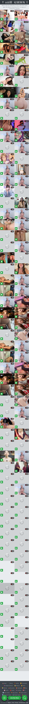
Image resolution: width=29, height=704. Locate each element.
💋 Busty (12, 690)
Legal (27, 702)
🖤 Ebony (10, 683)
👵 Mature (17, 685)
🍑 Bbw (25, 688)
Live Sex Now (14, 698)
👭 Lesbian (18, 690)
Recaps (16, 702)
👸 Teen (23, 685)
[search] (24, 698)
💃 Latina (16, 683)
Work (13, 702)
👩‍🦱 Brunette (11, 688)
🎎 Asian (4, 683)
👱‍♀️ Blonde (4, 688)
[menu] (4, 698)
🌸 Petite (6, 690)
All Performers (22, 702)
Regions (9, 702)
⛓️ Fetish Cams (16, 695)
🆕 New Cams (6, 692)
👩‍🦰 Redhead (19, 688)
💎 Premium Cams (6, 695)
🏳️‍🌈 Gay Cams (14, 692)
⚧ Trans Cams (23, 692)
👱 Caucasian (23, 683)
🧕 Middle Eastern (8, 685)
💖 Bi (24, 690)
